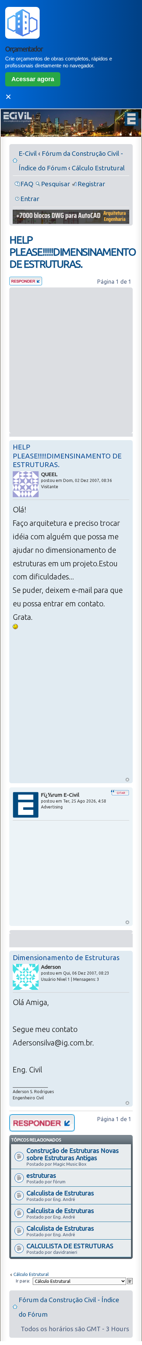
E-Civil (28, 153)
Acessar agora (32, 79)
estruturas (41, 1175)
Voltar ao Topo (127, 780)
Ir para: (23, 1280)
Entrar (29, 198)
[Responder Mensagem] (25, 283)
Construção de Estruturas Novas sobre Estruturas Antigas (73, 1154)
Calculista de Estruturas (60, 1193)
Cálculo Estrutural (98, 168)
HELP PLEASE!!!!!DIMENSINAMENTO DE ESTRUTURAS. (72, 252)
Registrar (91, 184)
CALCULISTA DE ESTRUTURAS (70, 1245)
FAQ (26, 184)
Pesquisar (55, 184)
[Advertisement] (71, 360)
